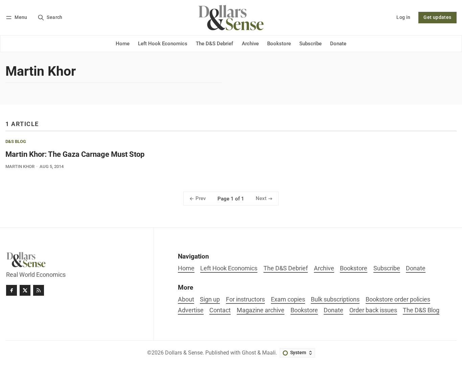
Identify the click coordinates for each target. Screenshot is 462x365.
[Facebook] (11, 290)
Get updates (437, 17)
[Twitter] (25, 290)
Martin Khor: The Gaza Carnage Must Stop (74, 154)
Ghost (249, 352)
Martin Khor (19, 166)
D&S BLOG (15, 142)
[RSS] (38, 290)
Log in (403, 17)
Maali (269, 352)
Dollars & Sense (184, 352)
